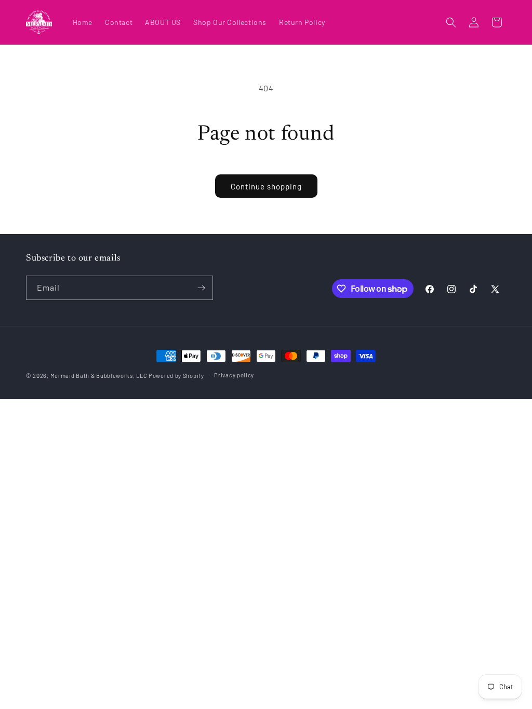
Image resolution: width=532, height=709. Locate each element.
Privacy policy (234, 375)
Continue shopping (266, 186)
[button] (451, 22)
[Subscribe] (201, 288)
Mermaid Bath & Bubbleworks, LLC (99, 375)
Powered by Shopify (176, 375)
